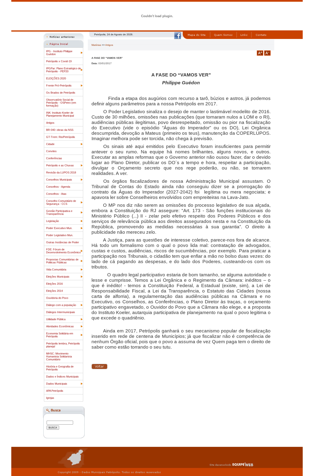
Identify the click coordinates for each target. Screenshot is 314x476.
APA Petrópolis (54, 390)
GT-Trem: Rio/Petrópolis (60, 136)
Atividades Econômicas (60, 326)
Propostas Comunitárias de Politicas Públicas (62, 261)
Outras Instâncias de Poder (62, 242)
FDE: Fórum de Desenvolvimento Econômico (63, 251)
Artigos (50, 122)
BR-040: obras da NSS (59, 129)
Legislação (52, 221)
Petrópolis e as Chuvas (60, 165)
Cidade (50, 144)
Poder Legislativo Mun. (59, 235)
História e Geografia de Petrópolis (60, 368)
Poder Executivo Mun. (59, 228)
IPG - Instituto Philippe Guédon (59, 53)
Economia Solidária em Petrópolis (59, 335)
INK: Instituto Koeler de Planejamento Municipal (60, 114)
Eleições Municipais (57, 276)
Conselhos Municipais (59, 179)
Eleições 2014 (54, 290)
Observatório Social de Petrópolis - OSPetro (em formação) (61, 102)
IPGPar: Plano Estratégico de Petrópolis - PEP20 (63, 70)
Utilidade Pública (55, 319)
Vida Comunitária (56, 269)
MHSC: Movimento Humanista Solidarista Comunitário (59, 356)
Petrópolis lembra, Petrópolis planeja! (63, 345)
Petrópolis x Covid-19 (59, 61)
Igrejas (50, 397)
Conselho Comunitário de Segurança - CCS (61, 202)
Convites (51, 151)
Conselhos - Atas (56, 193)
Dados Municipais (56, 383)
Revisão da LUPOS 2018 (61, 172)
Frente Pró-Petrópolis (59, 85)
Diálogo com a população (61, 305)
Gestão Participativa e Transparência (59, 212)
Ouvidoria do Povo (57, 297)
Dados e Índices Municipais (62, 376)
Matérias (96, 45)
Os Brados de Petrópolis (60, 92)
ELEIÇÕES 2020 (56, 78)
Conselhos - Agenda (58, 186)
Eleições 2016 (54, 283)
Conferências (54, 158)
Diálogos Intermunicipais (60, 312)
